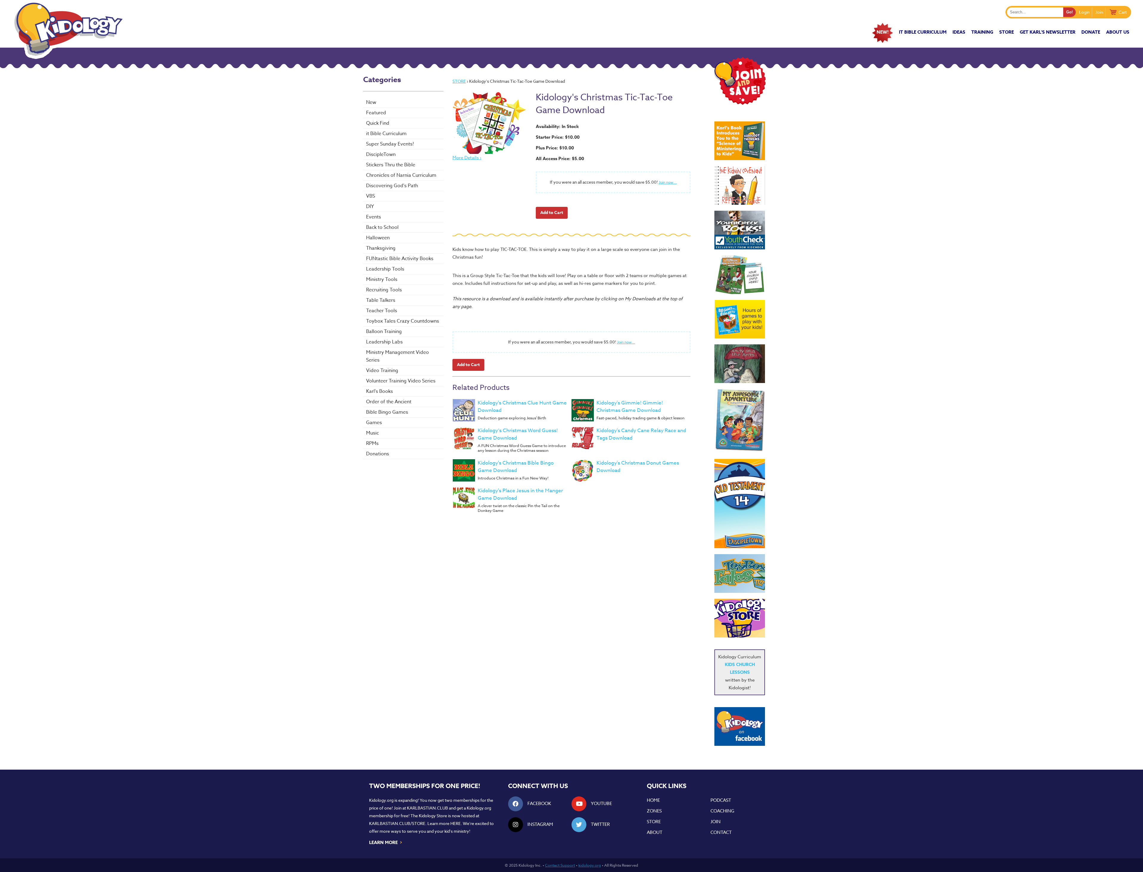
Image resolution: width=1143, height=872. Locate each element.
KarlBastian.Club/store (397, 823)
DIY (370, 206)
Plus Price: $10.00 (555, 148)
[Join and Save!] (740, 103)
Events (373, 217)
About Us (1117, 32)
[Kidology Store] (739, 618)
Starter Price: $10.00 (558, 137)
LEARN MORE (386, 842)
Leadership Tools (385, 269)
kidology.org (589, 865)
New (371, 102)
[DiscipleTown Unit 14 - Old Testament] (739, 503)
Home (653, 800)
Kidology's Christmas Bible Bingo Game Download (516, 466)
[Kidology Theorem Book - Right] (739, 140)
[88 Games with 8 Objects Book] (740, 319)
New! (883, 32)
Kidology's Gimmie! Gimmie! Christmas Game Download (630, 406)
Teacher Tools (381, 310)
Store (1006, 32)
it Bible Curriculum (923, 32)
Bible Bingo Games (387, 412)
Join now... (668, 182)
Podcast (721, 800)
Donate (1090, 32)
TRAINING (982, 32)
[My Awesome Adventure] (739, 421)
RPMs (372, 443)
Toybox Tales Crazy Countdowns (402, 321)
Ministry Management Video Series (397, 356)
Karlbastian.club (427, 808)
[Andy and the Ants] (739, 363)
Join (1099, 12)
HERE (455, 823)
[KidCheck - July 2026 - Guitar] (739, 230)
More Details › (466, 157)
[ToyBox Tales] (739, 573)
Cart (1123, 12)
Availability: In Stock (557, 126)
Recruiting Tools (384, 289)
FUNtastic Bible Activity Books (399, 258)
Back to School (382, 227)
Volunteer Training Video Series (400, 381)
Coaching (722, 811)
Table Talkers (380, 300)
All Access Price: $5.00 (560, 158)
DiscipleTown (381, 154)
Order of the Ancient (388, 401)
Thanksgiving (381, 248)
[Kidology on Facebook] (739, 726)
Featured (376, 112)
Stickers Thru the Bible (390, 164)
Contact (721, 832)
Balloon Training (384, 331)
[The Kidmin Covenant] (739, 185)
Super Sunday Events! (390, 144)
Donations (377, 453)
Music (372, 433)
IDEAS (958, 32)
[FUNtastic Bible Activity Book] (739, 274)
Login (1084, 12)
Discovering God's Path (392, 185)
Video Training (382, 370)
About (654, 832)
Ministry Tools (381, 279)
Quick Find (377, 123)
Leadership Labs (384, 342)
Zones (654, 811)
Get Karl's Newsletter (1047, 32)
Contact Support (560, 865)
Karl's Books (379, 391)
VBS (370, 196)
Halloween (378, 237)
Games (374, 422)
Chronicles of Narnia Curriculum (401, 175)
